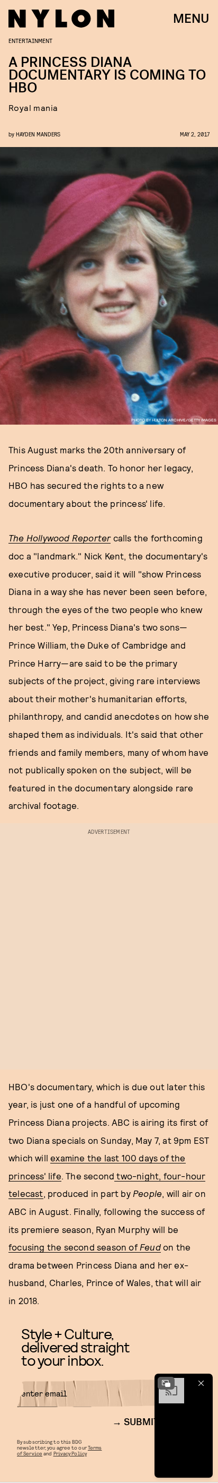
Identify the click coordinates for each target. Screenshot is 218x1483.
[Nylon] (61, 18)
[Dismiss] (201, 1383)
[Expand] (166, 1383)
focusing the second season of (84, 1246)
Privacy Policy (70, 1453)
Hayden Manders (38, 134)
